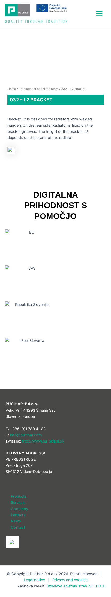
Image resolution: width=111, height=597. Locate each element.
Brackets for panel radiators (38, 89)
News (16, 521)
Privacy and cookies (70, 580)
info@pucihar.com (26, 435)
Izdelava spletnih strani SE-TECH (77, 586)
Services (18, 502)
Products (19, 496)
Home (11, 89)
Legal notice (34, 580)
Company (19, 508)
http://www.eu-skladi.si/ (43, 441)
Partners (18, 515)
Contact (18, 527)
